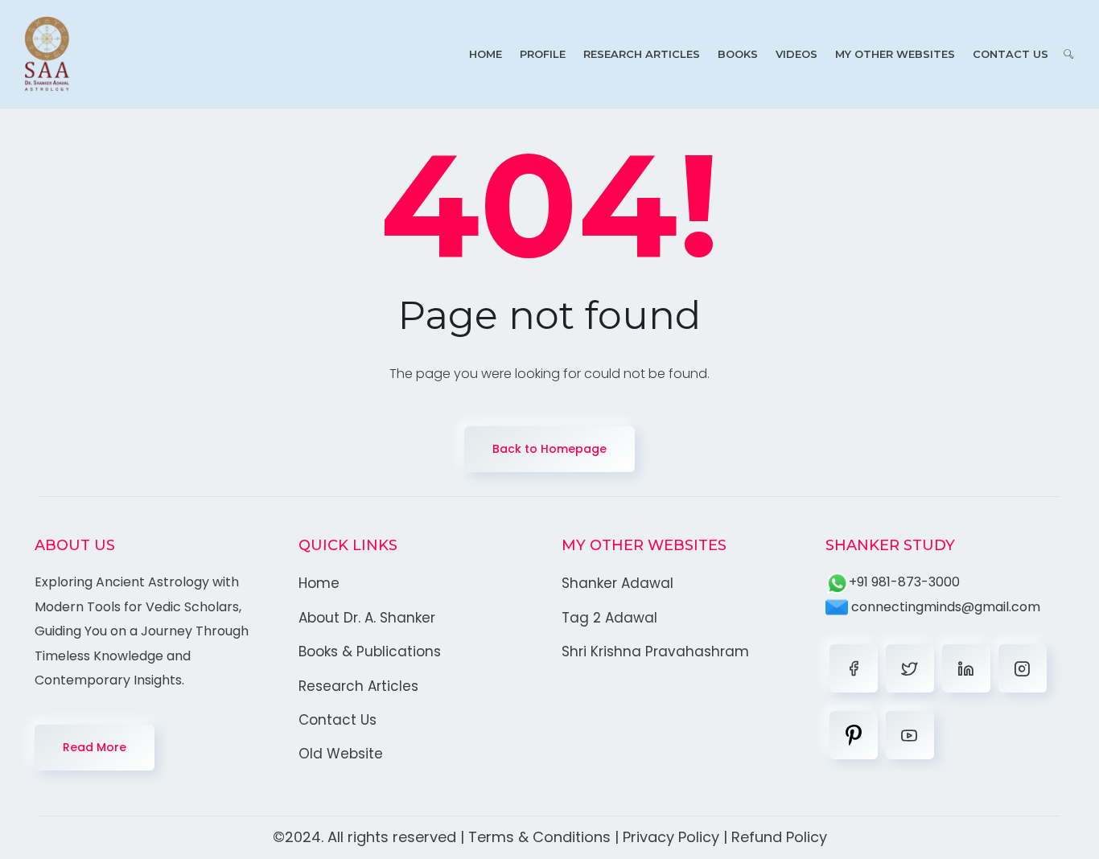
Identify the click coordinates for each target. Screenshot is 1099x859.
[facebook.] (853, 668)
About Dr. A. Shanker (366, 617)
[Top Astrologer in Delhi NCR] (47, 54)
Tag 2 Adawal (609, 617)
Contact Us (1010, 53)
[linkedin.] (966, 668)
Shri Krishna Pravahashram (655, 651)
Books (738, 53)
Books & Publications (369, 651)
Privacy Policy (671, 837)
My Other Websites (895, 53)
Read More (94, 747)
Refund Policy (779, 837)
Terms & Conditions (539, 837)
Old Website (340, 753)
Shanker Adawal (617, 583)
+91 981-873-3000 (904, 582)
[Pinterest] (853, 735)
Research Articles (641, 53)
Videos (796, 53)
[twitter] (910, 668)
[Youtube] (910, 735)
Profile (543, 53)
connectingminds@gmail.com (944, 607)
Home (485, 53)
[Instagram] (1022, 668)
